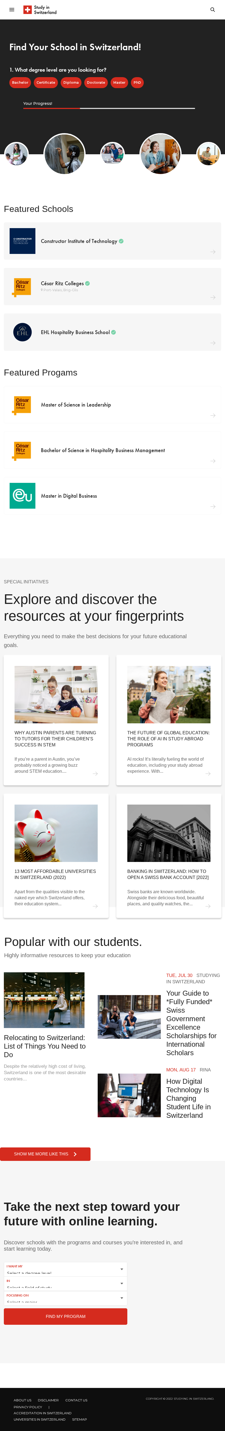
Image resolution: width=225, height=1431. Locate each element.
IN (8, 1281)
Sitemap (79, 1419)
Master (119, 82)
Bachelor (20, 82)
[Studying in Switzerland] (40, 9)
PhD (137, 82)
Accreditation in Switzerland (43, 1413)
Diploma (71, 82)
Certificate (45, 82)
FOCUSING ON (18, 1295)
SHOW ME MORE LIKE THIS (41, 1154)
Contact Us (76, 1400)
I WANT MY (14, 1266)
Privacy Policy (28, 1407)
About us (22, 1400)
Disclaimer (48, 1400)
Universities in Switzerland (40, 1419)
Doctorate (96, 82)
